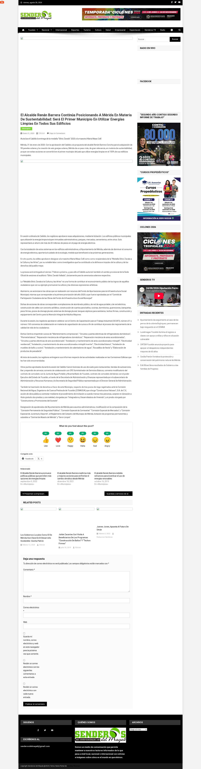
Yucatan (31, 30)
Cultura (98, 30)
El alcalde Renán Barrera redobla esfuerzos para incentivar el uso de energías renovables (109, 476)
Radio (162, 30)
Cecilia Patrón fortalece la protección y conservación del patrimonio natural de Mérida (160, 358)
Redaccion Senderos (105, 537)
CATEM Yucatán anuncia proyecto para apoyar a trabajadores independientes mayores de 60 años (157, 348)
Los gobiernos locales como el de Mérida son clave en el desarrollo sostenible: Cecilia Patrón (36, 538)
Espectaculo (135, 30)
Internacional (61, 30)
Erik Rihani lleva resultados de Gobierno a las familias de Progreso (159, 367)
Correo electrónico (31, 609)
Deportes (75, 30)
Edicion (42, 133)
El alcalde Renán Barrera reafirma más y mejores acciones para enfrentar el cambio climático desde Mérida (74, 476)
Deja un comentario (57, 133)
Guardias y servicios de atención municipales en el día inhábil (119, 494)
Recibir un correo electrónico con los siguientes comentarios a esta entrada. (31, 670)
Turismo (87, 30)
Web (25, 622)
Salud (108, 30)
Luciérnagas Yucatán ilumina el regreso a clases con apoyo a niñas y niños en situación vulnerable (159, 335)
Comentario (29, 570)
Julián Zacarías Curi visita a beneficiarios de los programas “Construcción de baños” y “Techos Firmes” (75, 539)
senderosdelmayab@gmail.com (35, 746)
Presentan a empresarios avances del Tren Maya (36, 494)
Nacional (45, 30)
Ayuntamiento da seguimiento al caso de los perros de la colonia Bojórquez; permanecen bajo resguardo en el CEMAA (159, 323)
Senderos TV (150, 30)
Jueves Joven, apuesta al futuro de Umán (113, 528)
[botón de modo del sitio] (173, 30)
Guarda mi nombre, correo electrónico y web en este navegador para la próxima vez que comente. (31, 645)
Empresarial (120, 30)
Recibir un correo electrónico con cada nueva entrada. (30, 692)
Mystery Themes (73, 766)
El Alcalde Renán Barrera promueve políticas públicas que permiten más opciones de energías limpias (36, 476)
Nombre (27, 596)
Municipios (26, 129)
